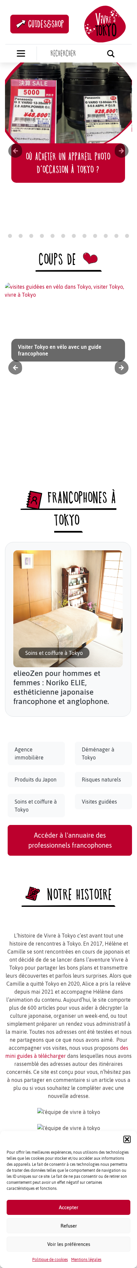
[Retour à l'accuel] (105, 23)
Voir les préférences (68, 1244)
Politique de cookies (50, 1259)
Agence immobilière (29, 753)
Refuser (69, 1226)
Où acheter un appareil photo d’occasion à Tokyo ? (68, 162)
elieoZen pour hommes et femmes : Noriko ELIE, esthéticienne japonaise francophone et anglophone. (61, 687)
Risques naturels (101, 780)
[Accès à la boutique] (21, 53)
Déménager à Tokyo (98, 753)
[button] (127, 1139)
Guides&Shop (46, 24)
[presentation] (15, 151)
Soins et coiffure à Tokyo (36, 806)
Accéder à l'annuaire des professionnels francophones (70, 840)
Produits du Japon (36, 780)
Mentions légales (86, 1259)
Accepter (68, 1207)
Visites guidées (99, 802)
